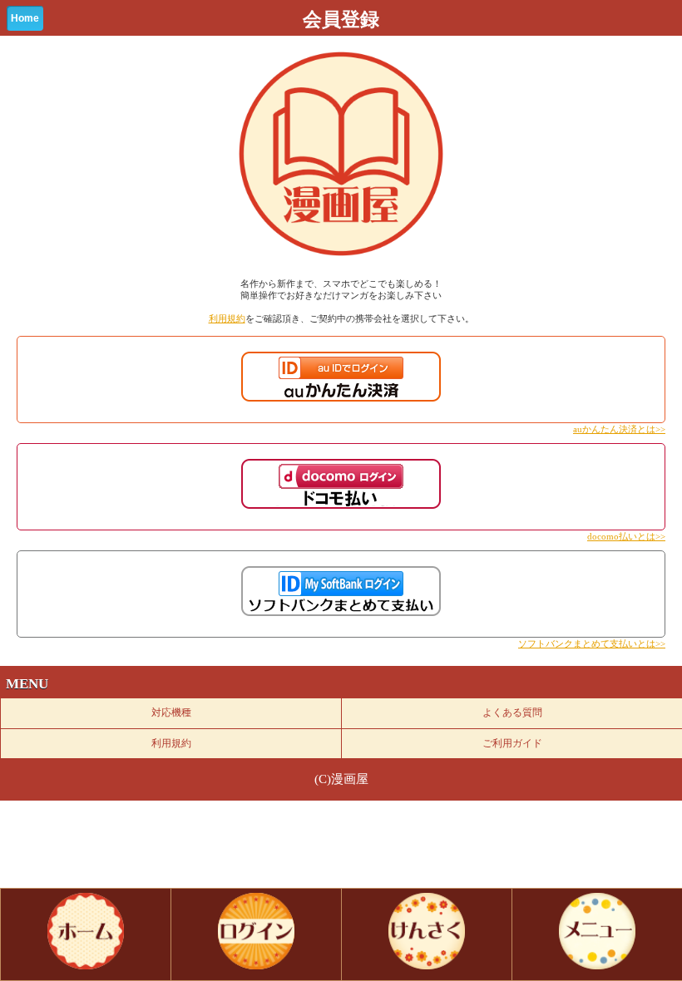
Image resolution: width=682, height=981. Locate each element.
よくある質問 (512, 712)
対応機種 (171, 712)
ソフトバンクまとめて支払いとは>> (591, 643)
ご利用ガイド (512, 743)
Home (25, 18)
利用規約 (227, 318)
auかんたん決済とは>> (619, 429)
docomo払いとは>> (626, 536)
